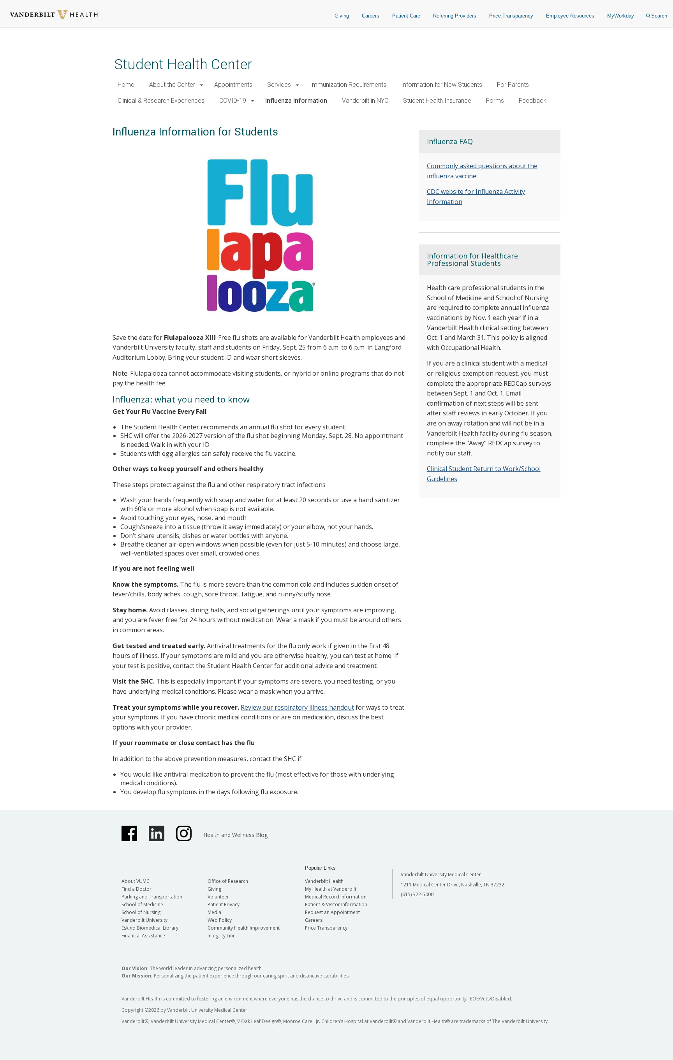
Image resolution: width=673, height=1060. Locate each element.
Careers (370, 16)
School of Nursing (141, 912)
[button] (201, 85)
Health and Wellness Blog (235, 835)
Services (279, 84)
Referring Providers (454, 16)
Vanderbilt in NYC (365, 100)
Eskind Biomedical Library (150, 928)
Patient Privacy (224, 904)
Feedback (532, 100)
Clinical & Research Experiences (161, 100)
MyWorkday (620, 16)
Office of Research (228, 881)
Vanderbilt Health (324, 881)
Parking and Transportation (152, 896)
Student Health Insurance (437, 100)
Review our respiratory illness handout (297, 707)
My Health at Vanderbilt (330, 889)
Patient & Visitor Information (336, 904)
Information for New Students (441, 84)
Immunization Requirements (348, 84)
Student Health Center (183, 64)
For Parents (513, 84)
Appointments (233, 84)
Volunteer (218, 896)
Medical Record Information (335, 896)
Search (659, 16)
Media (214, 912)
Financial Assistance (143, 935)
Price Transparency (511, 16)
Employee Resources (570, 16)
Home (126, 84)
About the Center (172, 84)
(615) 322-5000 (417, 894)
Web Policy (220, 920)
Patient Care (406, 16)
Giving (342, 16)
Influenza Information (296, 100)
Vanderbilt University (144, 920)
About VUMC (136, 881)
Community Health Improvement (244, 928)
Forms (495, 100)
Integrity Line (222, 935)
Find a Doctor (137, 889)
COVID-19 (232, 100)
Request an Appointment (332, 912)
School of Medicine (142, 904)
